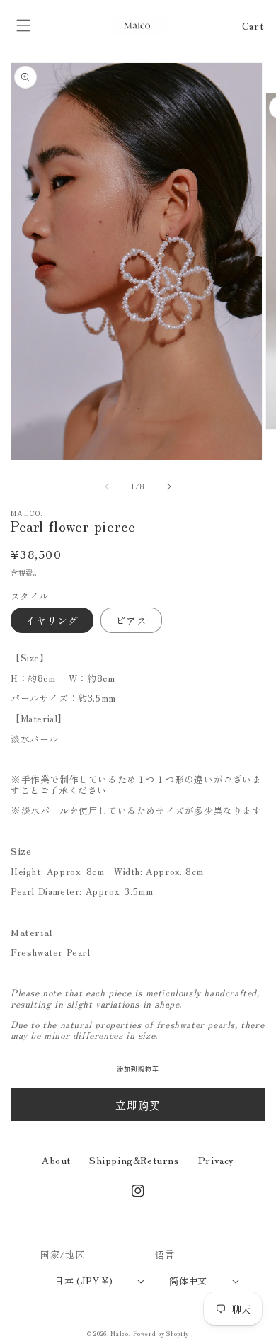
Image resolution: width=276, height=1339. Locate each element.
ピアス (131, 620)
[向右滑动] (169, 486)
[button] (23, 25)
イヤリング (52, 620)
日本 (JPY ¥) (83, 1280)
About (56, 1160)
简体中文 (188, 1280)
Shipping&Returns (134, 1160)
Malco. (120, 1333)
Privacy (216, 1160)
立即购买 (138, 1105)
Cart (252, 25)
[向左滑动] (106, 486)
